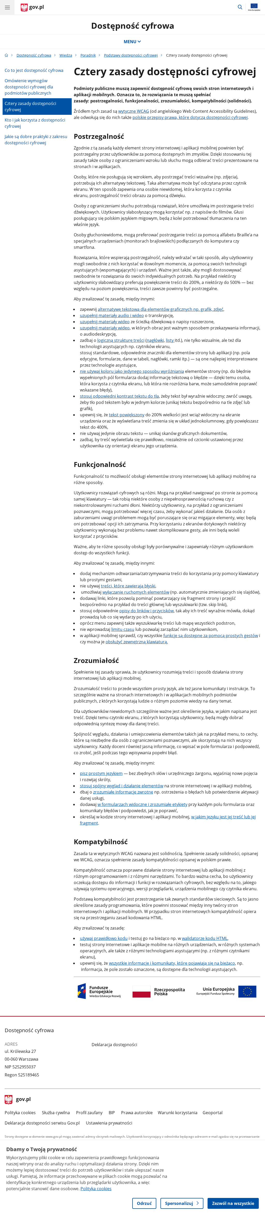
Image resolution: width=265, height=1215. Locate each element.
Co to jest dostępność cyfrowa (34, 70)
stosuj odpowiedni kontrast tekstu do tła (119, 396)
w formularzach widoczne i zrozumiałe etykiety (142, 804)
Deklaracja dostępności (114, 1044)
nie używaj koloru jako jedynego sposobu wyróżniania (132, 371)
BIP (112, 1112)
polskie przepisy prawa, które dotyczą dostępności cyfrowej (190, 117)
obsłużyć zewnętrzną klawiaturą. (137, 642)
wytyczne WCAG (133, 111)
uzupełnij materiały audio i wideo (112, 315)
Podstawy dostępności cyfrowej (131, 55)
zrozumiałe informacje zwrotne (123, 792)
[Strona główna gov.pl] (6, 55)
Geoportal (213, 1112)
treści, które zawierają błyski (128, 586)
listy (170, 340)
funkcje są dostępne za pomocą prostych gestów (210, 635)
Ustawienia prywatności (109, 1123)
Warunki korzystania (177, 1112)
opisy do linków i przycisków (146, 611)
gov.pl (23, 1099)
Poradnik (88, 55)
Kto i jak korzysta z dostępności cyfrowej (35, 123)
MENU (130, 41)
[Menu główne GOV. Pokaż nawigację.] (7, 7)
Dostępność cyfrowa (132, 25)
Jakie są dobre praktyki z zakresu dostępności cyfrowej (36, 140)
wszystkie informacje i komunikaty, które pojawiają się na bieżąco (172, 963)
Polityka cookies (20, 1112)
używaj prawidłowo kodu (104, 938)
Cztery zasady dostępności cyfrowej (30, 106)
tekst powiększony (126, 415)
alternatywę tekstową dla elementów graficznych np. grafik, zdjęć (160, 309)
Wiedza (66, 55)
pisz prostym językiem (101, 773)
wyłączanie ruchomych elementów (135, 592)
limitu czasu (122, 629)
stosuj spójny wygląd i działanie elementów (121, 786)
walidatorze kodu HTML (204, 938)
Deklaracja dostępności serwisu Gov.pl (42, 1123)
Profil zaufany (89, 1112)
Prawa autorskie (137, 1112)
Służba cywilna (56, 1112)
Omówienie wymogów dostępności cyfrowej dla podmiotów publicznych (29, 87)
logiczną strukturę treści (120, 340)
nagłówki (155, 340)
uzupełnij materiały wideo (105, 321)
